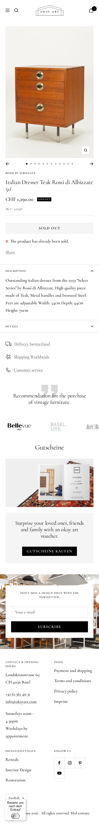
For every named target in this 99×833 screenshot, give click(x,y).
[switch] (15, 816)
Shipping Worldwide (32, 356)
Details (12, 326)
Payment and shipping (73, 670)
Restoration (16, 780)
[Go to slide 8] (55, 163)
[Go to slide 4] (39, 163)
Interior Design (18, 769)
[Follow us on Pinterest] (80, 763)
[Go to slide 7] (51, 163)
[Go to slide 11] (68, 163)
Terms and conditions (72, 680)
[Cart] (91, 10)
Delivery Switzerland (32, 343)
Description (16, 271)
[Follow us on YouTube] (59, 773)
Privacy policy (66, 691)
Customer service (28, 370)
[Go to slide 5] (43, 163)
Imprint (61, 701)
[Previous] (7, 163)
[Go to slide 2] (31, 163)
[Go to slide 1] (26, 163)
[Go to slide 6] (47, 163)
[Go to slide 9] (60, 163)
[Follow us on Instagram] (69, 763)
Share (10, 252)
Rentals (12, 759)
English (14, 798)
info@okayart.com (21, 701)
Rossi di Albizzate (21, 173)
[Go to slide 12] (72, 163)
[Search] (16, 10)
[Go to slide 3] (35, 163)
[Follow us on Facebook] (59, 763)
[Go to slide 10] (64, 163)
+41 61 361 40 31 (18, 694)
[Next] (91, 163)
